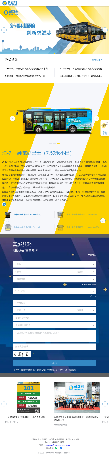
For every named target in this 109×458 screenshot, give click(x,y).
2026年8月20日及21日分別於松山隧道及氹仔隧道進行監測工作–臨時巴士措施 (82, 76)
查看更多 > (97, 60)
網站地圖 (60, 451)
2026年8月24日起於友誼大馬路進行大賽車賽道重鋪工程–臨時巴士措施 (27, 68)
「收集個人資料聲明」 (55, 381)
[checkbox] (54, 296)
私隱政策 (69, 451)
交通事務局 (34, 451)
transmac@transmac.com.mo (57, 456)
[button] (54, 53)
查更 (77, 451)
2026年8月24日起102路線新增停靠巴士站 (25, 76)
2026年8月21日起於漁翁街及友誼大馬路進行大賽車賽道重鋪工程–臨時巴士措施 (82, 68)
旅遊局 (44, 451)
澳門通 (51, 451)
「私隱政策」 (72, 381)
